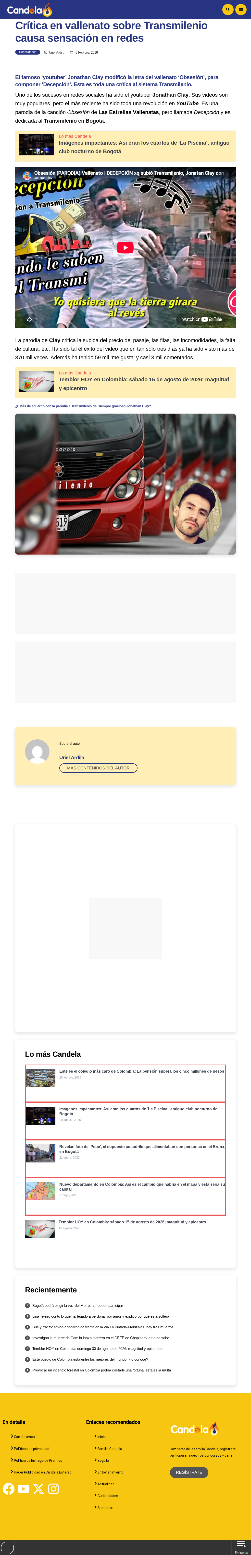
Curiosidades (27, 52)
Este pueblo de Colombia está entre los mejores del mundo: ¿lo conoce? (90, 1359)
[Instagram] (53, 1489)
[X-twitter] (38, 1489)
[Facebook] (8, 1489)
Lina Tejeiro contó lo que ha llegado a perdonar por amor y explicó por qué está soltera (100, 1316)
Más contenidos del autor (98, 768)
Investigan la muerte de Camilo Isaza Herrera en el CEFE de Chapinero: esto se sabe (100, 1338)
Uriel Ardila (56, 52)
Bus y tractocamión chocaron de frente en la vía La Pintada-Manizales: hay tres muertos (103, 1327)
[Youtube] (23, 1489)
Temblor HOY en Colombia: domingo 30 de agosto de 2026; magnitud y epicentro (97, 1348)
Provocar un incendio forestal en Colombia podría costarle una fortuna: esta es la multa (101, 1370)
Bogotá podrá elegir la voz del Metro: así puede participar (77, 1305)
